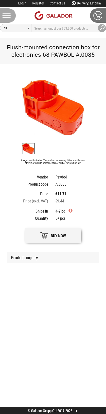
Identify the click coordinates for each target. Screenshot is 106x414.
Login (22, 3)
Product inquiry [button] (24, 257)
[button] (53, 234)
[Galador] (53, 15)
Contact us (57, 3)
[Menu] (8, 15)
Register (38, 3)
